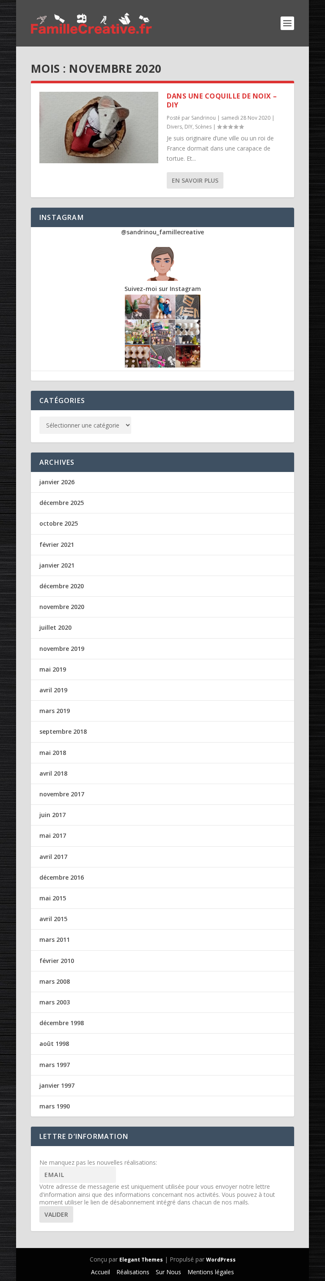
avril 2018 (53, 773)
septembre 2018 (63, 731)
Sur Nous (168, 1272)
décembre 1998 (61, 1023)
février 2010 (56, 961)
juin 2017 (52, 815)
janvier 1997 (56, 1085)
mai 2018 (52, 753)
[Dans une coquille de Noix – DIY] (98, 127)
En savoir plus (195, 180)
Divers (174, 126)
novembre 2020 (61, 607)
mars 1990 (54, 1106)
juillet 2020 (55, 627)
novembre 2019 (61, 649)
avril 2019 (53, 690)
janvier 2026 (56, 482)
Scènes (203, 126)
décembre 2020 (61, 586)
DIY (189, 126)
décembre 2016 (61, 877)
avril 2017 (53, 857)
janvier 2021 (56, 565)
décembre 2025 (61, 503)
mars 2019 (54, 711)
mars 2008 (54, 981)
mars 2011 (54, 939)
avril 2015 (53, 919)
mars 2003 (54, 1002)
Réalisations (132, 1272)
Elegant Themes (141, 1259)
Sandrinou (203, 117)
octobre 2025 (58, 523)
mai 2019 (52, 669)
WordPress (221, 1259)
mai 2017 (52, 835)
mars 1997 (54, 1065)
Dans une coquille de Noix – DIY (222, 100)
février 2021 (56, 544)
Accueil (100, 1272)
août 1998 (54, 1044)
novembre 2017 (61, 794)
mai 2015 (52, 898)
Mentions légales (210, 1272)
